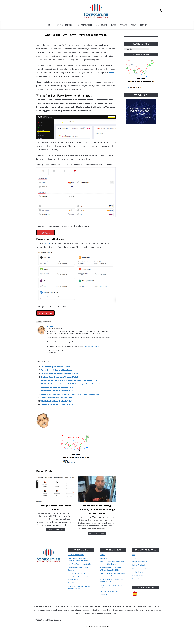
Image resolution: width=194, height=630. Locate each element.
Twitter (135, 558)
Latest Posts (47, 321)
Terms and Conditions (92, 626)
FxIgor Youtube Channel (141, 562)
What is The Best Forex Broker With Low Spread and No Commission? (68, 380)
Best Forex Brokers (63, 25)
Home (49, 25)
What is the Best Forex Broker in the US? (56, 387)
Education (104, 598)
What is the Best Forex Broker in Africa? (56, 391)
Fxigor (50, 326)
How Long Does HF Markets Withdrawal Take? (59, 377)
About (133, 25)
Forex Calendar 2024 (76, 555)
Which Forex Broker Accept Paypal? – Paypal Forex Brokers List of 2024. (70, 394)
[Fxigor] (42, 334)
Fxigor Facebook (138, 565)
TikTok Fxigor (137, 572)
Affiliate (123, 25)
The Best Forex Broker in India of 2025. (56, 398)
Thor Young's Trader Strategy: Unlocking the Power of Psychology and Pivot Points (97, 510)
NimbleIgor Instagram (140, 569)
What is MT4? (73, 583)
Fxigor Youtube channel (91, 346)
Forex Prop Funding (84, 25)
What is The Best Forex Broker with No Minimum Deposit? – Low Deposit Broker (72, 384)
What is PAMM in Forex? (77, 573)
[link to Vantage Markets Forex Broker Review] (55, 489)
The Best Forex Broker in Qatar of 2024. (56, 404)
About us (103, 558)
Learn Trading (101, 25)
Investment (104, 594)
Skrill (111, 72)
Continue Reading (55, 530)
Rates (113, 25)
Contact (143, 25)
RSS (133, 555)
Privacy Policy (137, 575)
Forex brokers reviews (109, 591)
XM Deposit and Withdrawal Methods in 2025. (59, 374)
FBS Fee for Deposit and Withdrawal (55, 367)
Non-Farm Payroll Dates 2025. (79, 564)
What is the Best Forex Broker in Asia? (56, 401)
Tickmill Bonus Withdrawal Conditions (56, 370)
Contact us (136, 579)
